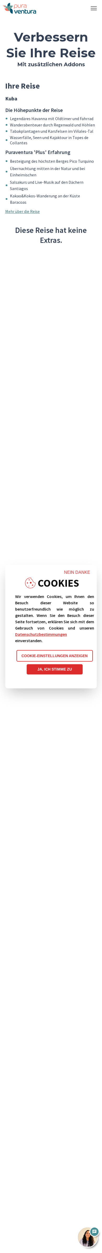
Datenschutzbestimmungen (41, 634)
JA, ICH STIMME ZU (54, 669)
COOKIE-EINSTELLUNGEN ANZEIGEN (54, 656)
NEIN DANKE (77, 572)
